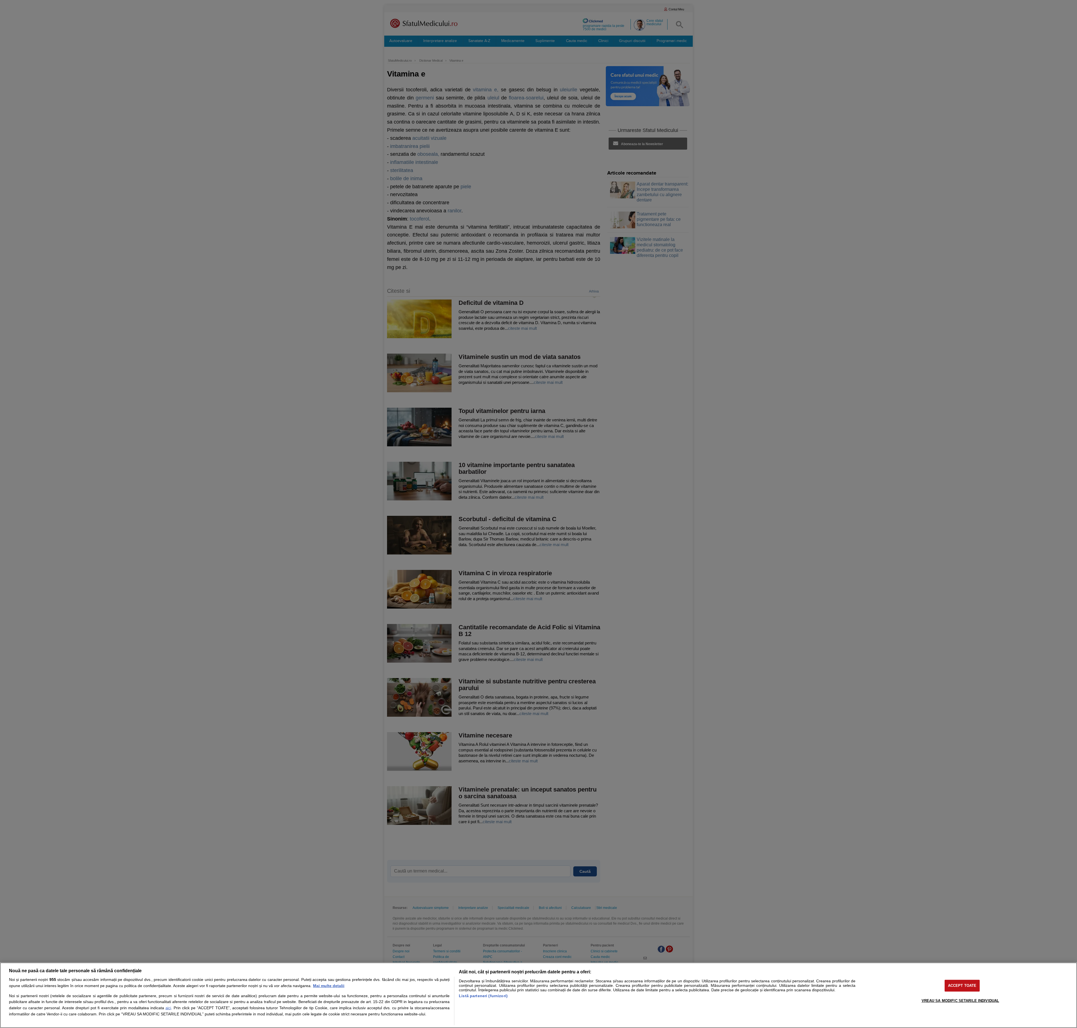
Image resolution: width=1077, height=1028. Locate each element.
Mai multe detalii (328, 985)
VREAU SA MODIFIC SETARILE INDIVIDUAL (960, 1001)
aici (168, 1008)
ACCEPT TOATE (962, 985)
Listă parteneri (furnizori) (483, 996)
